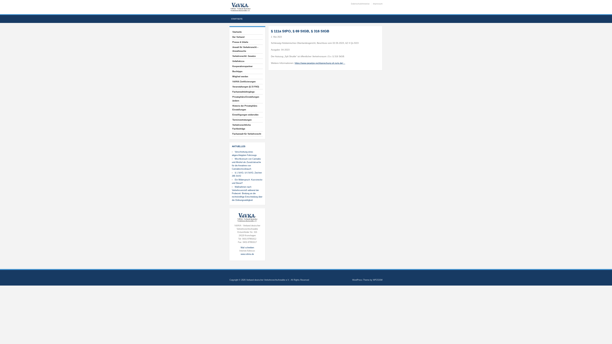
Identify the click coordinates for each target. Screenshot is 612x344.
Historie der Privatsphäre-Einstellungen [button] (245, 108)
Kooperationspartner (242, 66)
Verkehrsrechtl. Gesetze (244, 56)
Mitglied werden (240, 76)
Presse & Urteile (240, 42)
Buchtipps (237, 71)
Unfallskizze (238, 61)
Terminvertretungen (242, 120)
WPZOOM (377, 280)
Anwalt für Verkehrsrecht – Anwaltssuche (245, 49)
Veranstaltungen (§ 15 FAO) (245, 87)
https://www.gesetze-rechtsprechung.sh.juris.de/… (320, 63)
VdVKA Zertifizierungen (244, 81)
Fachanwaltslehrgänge (243, 92)
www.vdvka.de (247, 254)
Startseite (237, 19)
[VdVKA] (240, 7)
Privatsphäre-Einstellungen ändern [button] (245, 99)
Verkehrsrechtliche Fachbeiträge (241, 127)
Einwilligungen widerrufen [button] (245, 115)
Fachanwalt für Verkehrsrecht (246, 134)
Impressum (377, 4)
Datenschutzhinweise (360, 4)
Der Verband (238, 37)
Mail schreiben (247, 247)
